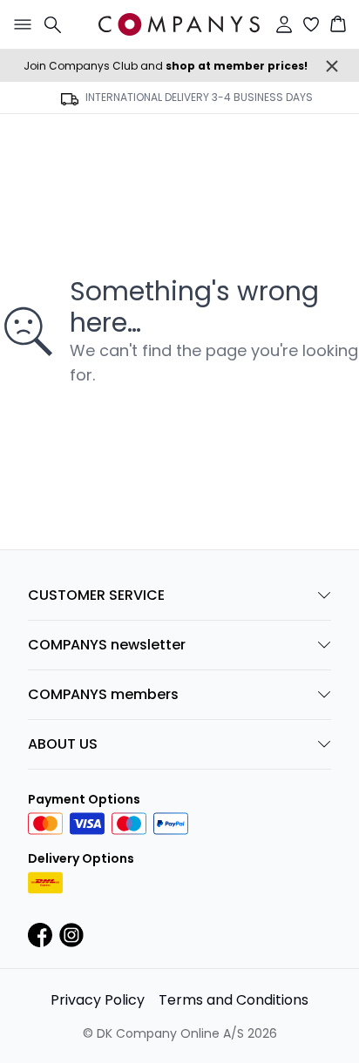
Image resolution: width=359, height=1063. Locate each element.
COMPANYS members (103, 694)
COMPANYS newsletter (107, 645)
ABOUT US (63, 744)
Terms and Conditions (233, 1000)
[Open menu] (19, 24)
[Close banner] (332, 66)
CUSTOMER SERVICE (96, 595)
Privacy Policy (98, 1000)
